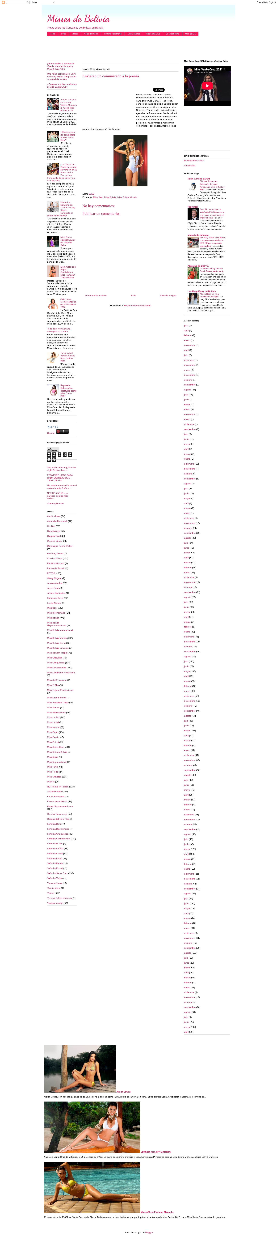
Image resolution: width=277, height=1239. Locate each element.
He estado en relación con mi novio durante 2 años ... (62, 486)
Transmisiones (54, 883)
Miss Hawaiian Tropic (58, 702)
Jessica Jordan (54, 583)
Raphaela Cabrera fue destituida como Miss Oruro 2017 (68, 390)
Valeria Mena (53, 888)
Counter (51, 433)
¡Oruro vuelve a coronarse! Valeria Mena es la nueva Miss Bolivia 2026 (61, 66)
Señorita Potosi (55, 868)
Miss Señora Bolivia (57, 752)
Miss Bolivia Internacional (60, 630)
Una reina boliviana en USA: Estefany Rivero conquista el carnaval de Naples (61, 77)
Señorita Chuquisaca (57, 834)
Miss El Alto (53, 685)
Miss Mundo (53, 727)
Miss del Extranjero (57, 680)
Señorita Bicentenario (58, 829)
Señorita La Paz (55, 848)
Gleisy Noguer (54, 578)
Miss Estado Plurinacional (60, 690)
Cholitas (51, 526)
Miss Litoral (53, 722)
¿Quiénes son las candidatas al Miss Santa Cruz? (62, 85)
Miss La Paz (53, 717)
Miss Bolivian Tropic (57, 652)
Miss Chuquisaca (55, 662)
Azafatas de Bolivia (198, 266)
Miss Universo (134, 34)
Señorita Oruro (54, 858)
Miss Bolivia (190, 34)
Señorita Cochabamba (58, 838)
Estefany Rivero (55, 553)
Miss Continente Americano (61, 672)
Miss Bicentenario (56, 612)
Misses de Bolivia (78, 18)
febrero (188, 335)
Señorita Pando (55, 863)
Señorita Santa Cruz (57, 873)
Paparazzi (193, 206)
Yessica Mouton (55, 903)
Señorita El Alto (55, 843)
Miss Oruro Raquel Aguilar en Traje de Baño (67, 241)
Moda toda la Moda (198, 235)
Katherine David (55, 598)
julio (186, 325)
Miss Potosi (53, 742)
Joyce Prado (53, 588)
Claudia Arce (53, 531)
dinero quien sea (55, 503)
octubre (188, 380)
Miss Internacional (56, 712)
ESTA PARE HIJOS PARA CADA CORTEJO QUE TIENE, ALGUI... (59, 478)
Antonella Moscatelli (57, 521)
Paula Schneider (55, 796)
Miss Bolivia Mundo (127, 197)
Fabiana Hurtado (55, 563)
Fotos (63, 34)
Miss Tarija (52, 766)
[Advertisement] (138, 48)
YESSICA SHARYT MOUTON (156, 1152)
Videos (75, 34)
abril (186, 330)
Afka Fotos (189, 165)
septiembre (190, 384)
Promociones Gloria (57, 801)
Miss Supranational (57, 762)
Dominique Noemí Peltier (59, 546)
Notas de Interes (91, 34)
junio (186, 399)
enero (187, 340)
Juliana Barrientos (56, 593)
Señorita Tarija (54, 878)
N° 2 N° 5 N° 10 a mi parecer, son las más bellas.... (57, 496)
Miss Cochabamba (56, 667)
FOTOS (51, 573)
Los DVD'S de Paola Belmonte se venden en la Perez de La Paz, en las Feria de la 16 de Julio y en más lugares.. (62, 172)
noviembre (189, 345)
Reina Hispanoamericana (60, 806)
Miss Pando (53, 737)
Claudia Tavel (54, 536)
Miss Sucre (52, 757)
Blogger (149, 1232)
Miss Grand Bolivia (56, 697)
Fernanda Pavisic (56, 568)
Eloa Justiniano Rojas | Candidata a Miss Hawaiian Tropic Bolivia (68, 272)
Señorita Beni (54, 824)
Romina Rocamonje (113, 34)
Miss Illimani (53, 707)
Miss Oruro (52, 732)
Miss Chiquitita (54, 657)
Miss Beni (98, 197)
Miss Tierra (52, 771)
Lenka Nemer (54, 603)
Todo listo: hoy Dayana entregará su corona (58, 330)
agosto (187, 389)
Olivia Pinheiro (54, 791)
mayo (187, 404)
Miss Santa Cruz (153, 34)
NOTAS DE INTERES (58, 786)
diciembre (189, 360)
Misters (51, 781)
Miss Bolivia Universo (58, 648)
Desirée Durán (54, 541)
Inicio (133, 295)
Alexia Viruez (53, 516)
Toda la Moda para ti (199, 178)
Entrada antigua (168, 295)
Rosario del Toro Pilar (58, 819)
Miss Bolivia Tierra (56, 643)
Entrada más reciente (96, 295)
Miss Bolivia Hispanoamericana (56, 624)
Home (52, 34)
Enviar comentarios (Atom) (137, 305)
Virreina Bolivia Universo (59, 898)
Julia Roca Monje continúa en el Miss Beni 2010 (68, 303)
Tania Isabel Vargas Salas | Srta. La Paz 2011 (67, 357)
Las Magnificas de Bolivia (202, 291)
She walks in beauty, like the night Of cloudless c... (61, 468)
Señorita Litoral (55, 853)
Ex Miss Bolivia (172, 34)
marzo (187, 454)
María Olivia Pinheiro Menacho (157, 1212)
